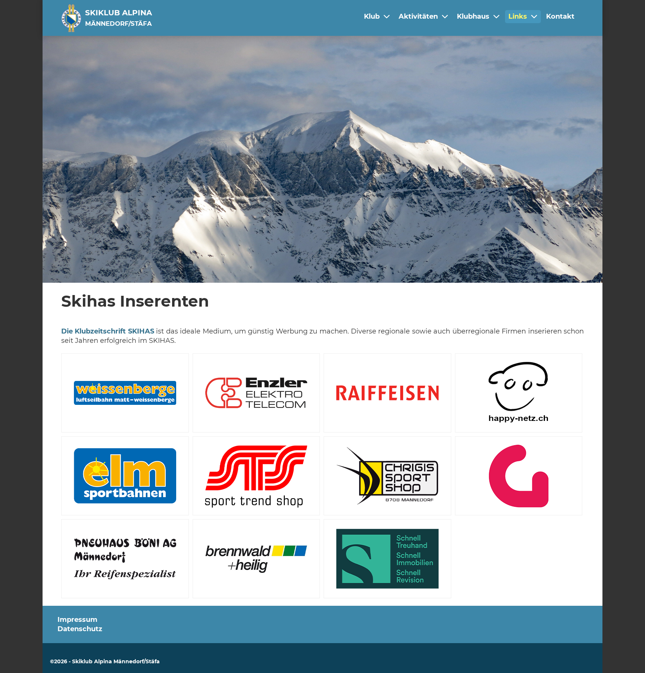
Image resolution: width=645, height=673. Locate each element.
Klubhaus (473, 16)
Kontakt (560, 16)
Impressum (77, 619)
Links (517, 16)
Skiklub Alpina (118, 17)
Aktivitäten (418, 16)
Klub (372, 16)
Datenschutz (79, 629)
